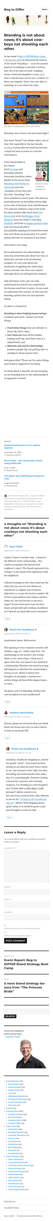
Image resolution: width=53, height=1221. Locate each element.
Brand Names (10, 498)
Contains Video (29, 501)
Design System (14, 1090)
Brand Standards (15, 1087)
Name (8, 887)
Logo (38, 501)
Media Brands (14, 1174)
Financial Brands (15, 1168)
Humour (11, 1138)
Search (10, 1016)
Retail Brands (13, 1184)
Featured (9, 1108)
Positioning (13, 1144)
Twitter (18, 1037)
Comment (10, 848)
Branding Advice (35, 498)
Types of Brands (13, 1156)
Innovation (12, 1141)
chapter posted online (37, 223)
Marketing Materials (16, 1096)
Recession (12, 1150)
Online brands (14, 1177)
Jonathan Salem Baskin (21, 712)
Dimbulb (8, 223)
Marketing (8, 509)
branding (15, 507)
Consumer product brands (19, 1165)
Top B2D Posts (11, 1208)
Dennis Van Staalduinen (18, 496)
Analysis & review (15, 1114)
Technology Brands (16, 1189)
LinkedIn (9, 1037)
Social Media (13, 1153)
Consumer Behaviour (13, 501)
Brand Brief (13, 1117)
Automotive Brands (16, 1162)
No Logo (14, 169)
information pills (12, 60)
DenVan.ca (9, 1201)
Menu (44, 9)
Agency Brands (14, 1159)
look (42, 74)
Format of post (12, 1111)
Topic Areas (11, 1126)
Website (8, 912)
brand (16, 504)
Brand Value (21, 498)
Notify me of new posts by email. (17, 936)
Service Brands (14, 1186)
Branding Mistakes (16, 1132)
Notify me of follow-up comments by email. (22, 928)
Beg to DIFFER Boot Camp (32, 56)
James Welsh (16, 546)
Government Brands (16, 1171)
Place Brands (13, 1180)
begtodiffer (9, 504)
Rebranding (13, 1147)
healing (8, 147)
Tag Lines (12, 1105)
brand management (28, 504)
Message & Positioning (17, 1099)
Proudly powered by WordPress (29, 1216)
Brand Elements (12, 1081)
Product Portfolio (15, 1102)
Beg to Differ (14, 9)
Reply (7, 619)
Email (8, 900)
